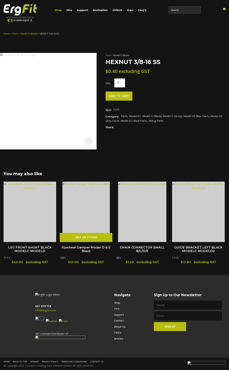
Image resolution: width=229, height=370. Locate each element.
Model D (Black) (29, 33)
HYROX (117, 10)
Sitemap (34, 361)
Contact (119, 320)
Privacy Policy (50, 361)
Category (112, 116)
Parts (15, 33)
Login (206, 10)
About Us (120, 326)
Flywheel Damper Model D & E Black (86, 249)
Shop (58, 10)
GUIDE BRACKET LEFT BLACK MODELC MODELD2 (198, 249)
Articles (118, 338)
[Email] (126, 127)
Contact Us (96, 361)
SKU (108, 110)
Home (7, 33)
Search (197, 10)
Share (109, 127)
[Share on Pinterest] (132, 127)
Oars (130, 10)
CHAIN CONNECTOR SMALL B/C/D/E (142, 249)
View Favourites (214, 10)
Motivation (100, 10)
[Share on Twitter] (121, 127)
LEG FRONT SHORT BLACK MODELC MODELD (30, 249)
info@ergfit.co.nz (45, 310)
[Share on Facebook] (116, 127)
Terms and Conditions (74, 361)
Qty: (108, 83)
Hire (69, 10)
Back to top (20, 361)
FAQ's (142, 10)
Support (82, 10)
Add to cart (119, 96)
